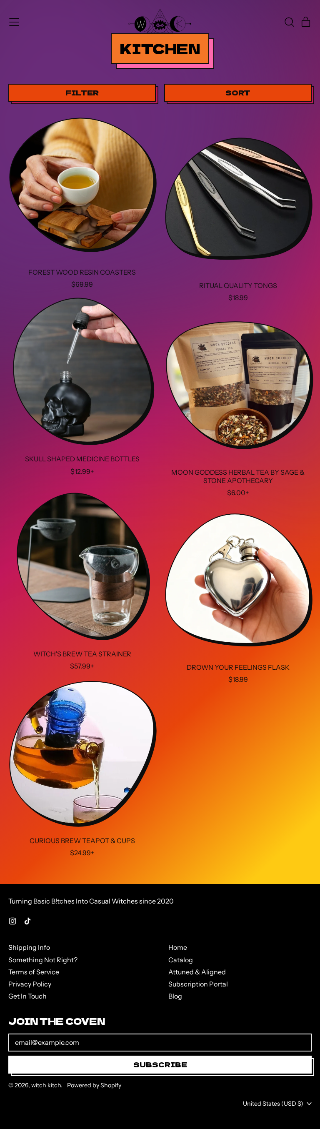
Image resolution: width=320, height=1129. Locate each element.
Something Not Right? (43, 960)
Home (177, 947)
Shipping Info (29, 947)
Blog (175, 996)
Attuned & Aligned (197, 972)
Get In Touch (27, 996)
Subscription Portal (198, 984)
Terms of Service (33, 972)
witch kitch (46, 1085)
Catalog (180, 960)
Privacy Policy (29, 984)
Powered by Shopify (94, 1085)
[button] (289, 22)
